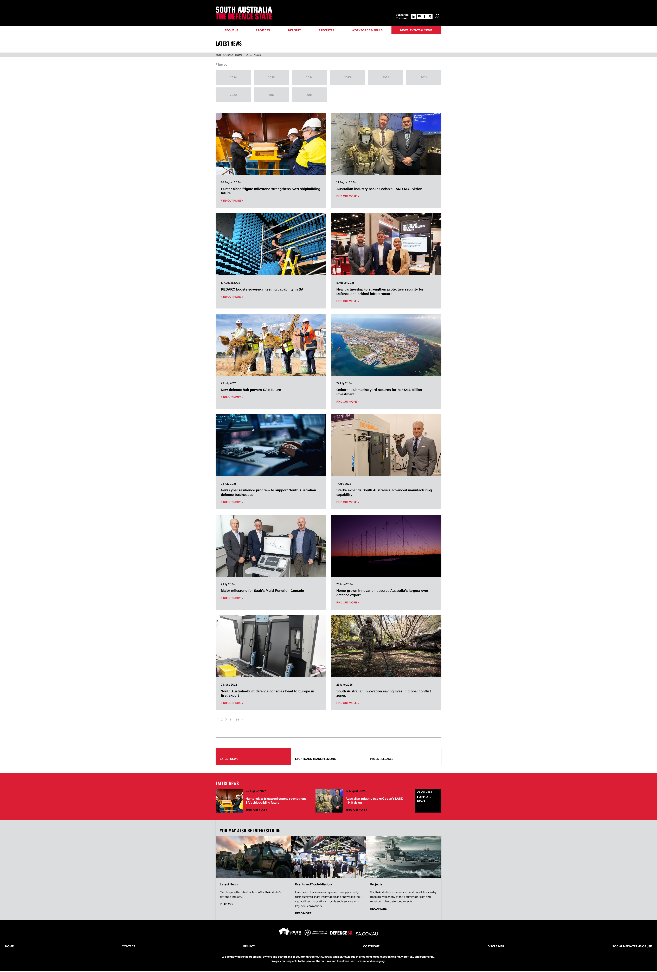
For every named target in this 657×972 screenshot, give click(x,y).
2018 (309, 94)
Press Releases (381, 759)
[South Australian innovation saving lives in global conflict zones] (386, 646)
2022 (385, 77)
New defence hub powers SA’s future (251, 390)
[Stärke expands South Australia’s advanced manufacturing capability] (386, 445)
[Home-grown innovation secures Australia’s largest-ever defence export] (386, 546)
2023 (347, 77)
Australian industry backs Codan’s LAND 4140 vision (379, 189)
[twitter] (429, 16)
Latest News (229, 759)
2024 (309, 77)
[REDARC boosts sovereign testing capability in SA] (271, 244)
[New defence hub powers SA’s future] (271, 345)
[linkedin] (413, 16)
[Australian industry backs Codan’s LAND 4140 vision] (386, 144)
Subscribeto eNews (402, 16)
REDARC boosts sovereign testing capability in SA (262, 289)
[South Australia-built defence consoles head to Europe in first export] (271, 646)
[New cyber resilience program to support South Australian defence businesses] (271, 445)
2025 (271, 77)
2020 (233, 94)
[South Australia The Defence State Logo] (244, 7)
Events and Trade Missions (315, 759)
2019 (271, 94)
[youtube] (419, 16)
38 (237, 719)
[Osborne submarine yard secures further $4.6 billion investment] (386, 345)
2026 (233, 77)
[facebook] (424, 16)
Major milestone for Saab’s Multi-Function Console (262, 591)
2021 (424, 77)
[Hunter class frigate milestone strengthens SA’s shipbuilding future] (271, 144)
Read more (228, 904)
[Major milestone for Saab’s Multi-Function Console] (271, 546)
